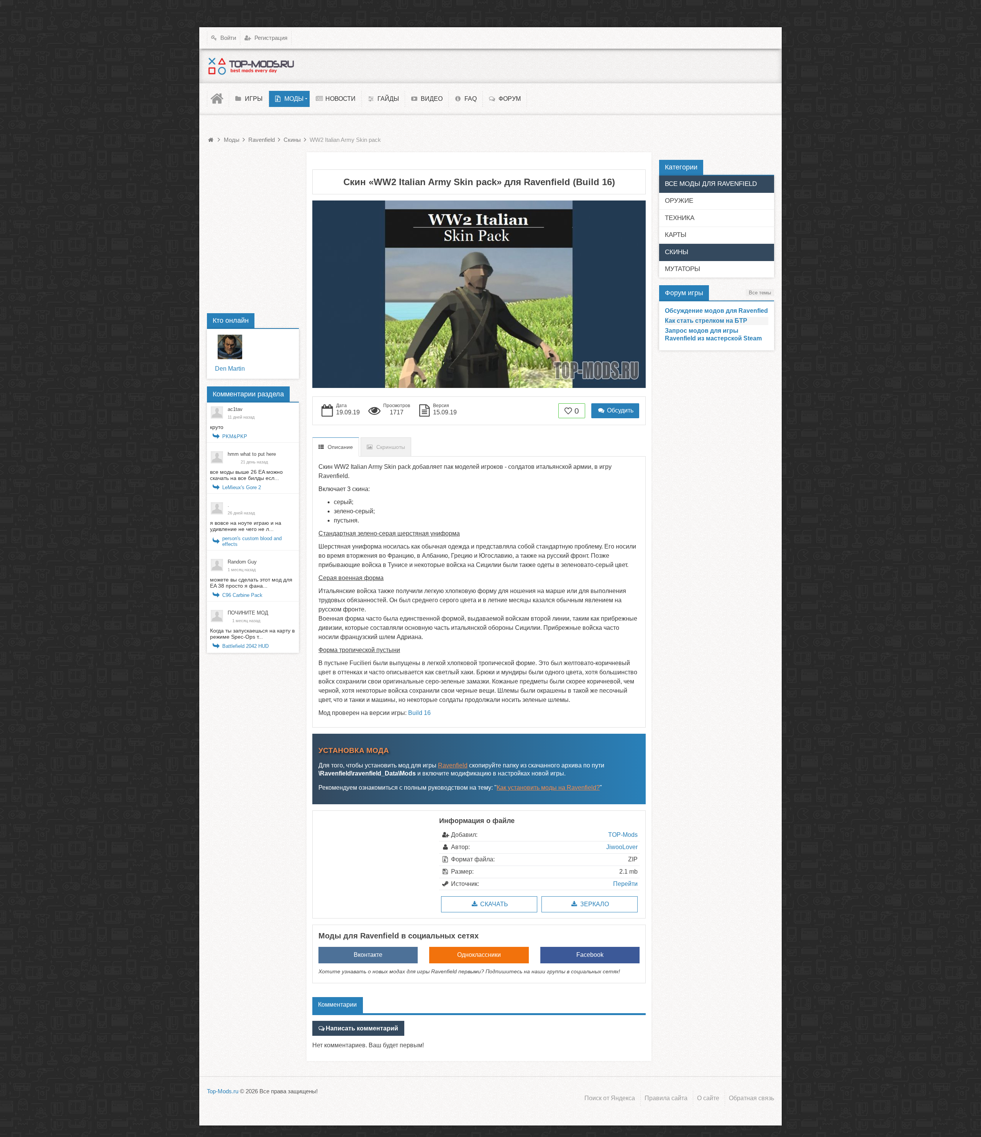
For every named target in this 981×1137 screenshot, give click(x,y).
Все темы (760, 293)
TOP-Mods (623, 834)
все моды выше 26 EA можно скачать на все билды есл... (246, 475)
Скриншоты (390, 447)
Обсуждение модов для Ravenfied (716, 310)
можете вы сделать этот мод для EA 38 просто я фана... (251, 583)
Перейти (625, 884)
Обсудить (619, 410)
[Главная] (218, 99)
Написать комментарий (362, 1028)
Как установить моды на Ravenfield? (548, 787)
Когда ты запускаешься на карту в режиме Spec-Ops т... (252, 634)
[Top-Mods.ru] (251, 65)
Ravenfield (453, 765)
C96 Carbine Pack (242, 595)
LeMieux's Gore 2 (241, 487)
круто (216, 427)
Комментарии (337, 1004)
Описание (340, 447)
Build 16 (419, 713)
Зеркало (594, 904)
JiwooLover (622, 847)
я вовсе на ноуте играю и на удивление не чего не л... (245, 526)
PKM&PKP (234, 436)
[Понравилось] (568, 410)
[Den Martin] (230, 347)
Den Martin (230, 368)
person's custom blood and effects (252, 541)
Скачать (493, 904)
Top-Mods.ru (222, 1091)
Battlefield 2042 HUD (245, 646)
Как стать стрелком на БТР (706, 320)
